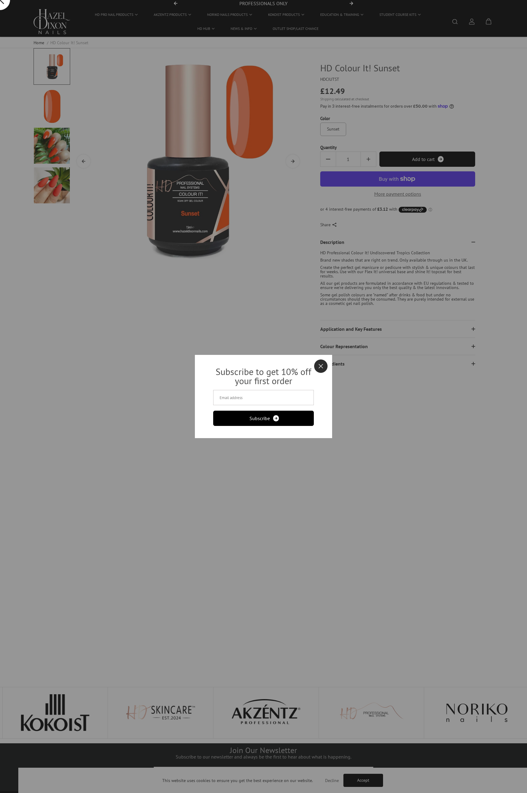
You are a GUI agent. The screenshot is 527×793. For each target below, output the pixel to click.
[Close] (321, 366)
